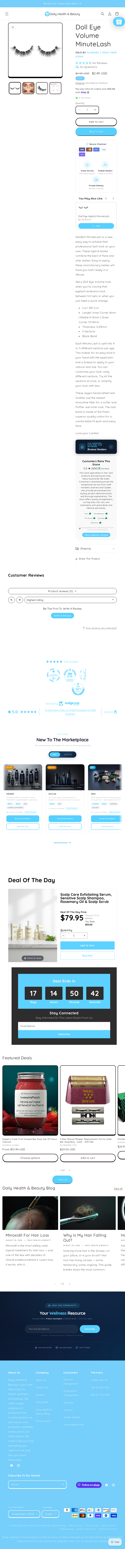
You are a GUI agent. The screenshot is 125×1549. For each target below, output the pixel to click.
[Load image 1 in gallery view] (15, 88)
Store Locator (43, 1421)
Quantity (66, 930)
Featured (68, 754)
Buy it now (96, 131)
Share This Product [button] (89, 558)
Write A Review (62, 615)
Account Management (71, 1381)
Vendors (68, 1409)
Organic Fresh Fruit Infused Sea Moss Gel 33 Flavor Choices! (29, 1140)
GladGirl (93, 52)
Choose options (30, 1157)
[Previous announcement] (6, 3)
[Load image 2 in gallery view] (28, 88)
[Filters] (19, 600)
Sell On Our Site (100, 1387)
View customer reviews (96, 535)
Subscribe (90, 1329)
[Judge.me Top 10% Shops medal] (62, 689)
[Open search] (11, 600)
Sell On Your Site (100, 1394)
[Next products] (113, 198)
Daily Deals (42, 1402)
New (54, 754)
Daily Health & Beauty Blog (44, 1411)
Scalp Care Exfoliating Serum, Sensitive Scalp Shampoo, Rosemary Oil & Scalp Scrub (86, 898)
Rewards (68, 1402)
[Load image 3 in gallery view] (42, 88)
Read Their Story (23, 826)
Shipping (80, 83)
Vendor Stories (71, 1417)
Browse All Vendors (61, 843)
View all (62, 1179)
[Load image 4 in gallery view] (55, 88)
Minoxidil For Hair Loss (27, 1235)
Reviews (40, 1394)
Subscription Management (71, 1393)
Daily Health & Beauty (27, 1525)
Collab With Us (99, 1380)
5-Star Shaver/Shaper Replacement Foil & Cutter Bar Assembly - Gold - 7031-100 (86, 1140)
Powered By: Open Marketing (52, 1525)
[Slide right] (69, 1170)
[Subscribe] (62, 1485)
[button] (6, 13)
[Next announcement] (118, 3)
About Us (41, 1380)
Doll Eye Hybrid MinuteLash (94, 216)
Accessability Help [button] (73, 1424)
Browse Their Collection (23, 818)
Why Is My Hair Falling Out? (84, 1238)
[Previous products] (106, 198)
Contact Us (42, 1387)
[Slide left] (55, 1170)
